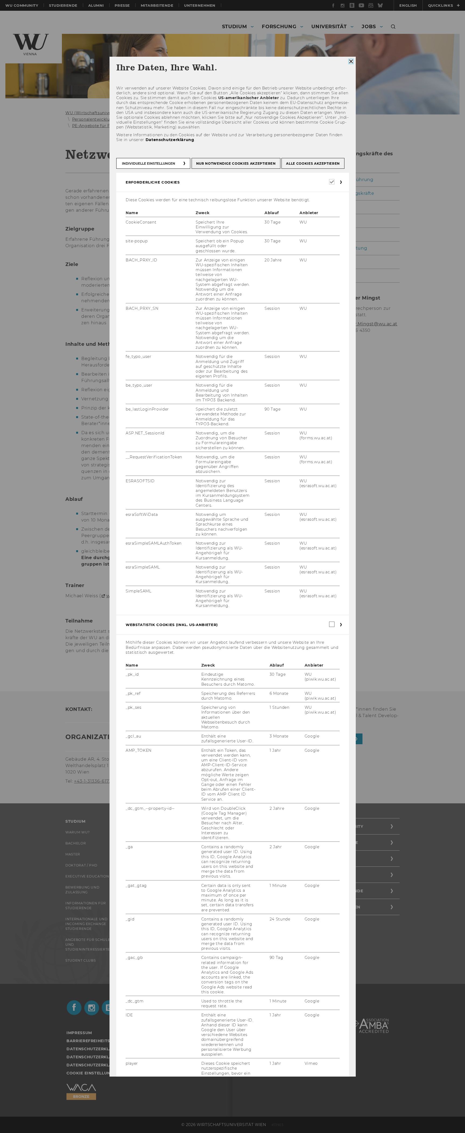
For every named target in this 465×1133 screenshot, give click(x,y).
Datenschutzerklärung (169, 139)
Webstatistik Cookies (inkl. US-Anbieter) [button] (172, 625)
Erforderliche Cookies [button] (153, 182)
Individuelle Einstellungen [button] (148, 163)
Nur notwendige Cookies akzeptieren (236, 163)
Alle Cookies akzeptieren (313, 163)
